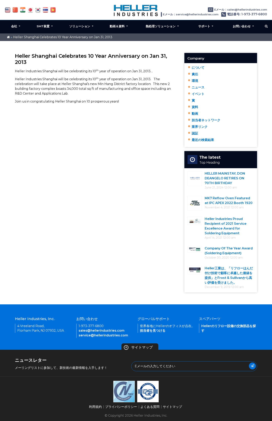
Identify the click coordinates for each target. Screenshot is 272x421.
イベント (198, 94)
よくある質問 (149, 407)
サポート (204, 26)
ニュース (198, 87)
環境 (195, 81)
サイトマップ (139, 347)
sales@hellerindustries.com (101, 330)
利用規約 (95, 407)
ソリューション (80, 26)
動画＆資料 (117, 26)
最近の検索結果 (203, 140)
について (198, 67)
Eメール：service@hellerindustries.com (190, 14)
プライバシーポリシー (121, 407)
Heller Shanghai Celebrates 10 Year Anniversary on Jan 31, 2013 (62, 37)
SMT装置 (43, 26)
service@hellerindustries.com (103, 335)
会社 (14, 26)
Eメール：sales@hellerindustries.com (240, 9)
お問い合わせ (242, 26)
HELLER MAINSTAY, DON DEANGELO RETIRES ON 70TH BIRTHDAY (225, 178)
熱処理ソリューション (161, 26)
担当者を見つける (152, 330)
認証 (195, 133)
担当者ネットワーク (206, 120)
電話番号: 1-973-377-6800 (247, 14)
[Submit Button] (252, 365)
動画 (195, 113)
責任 (195, 74)
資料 (195, 107)
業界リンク (200, 127)
